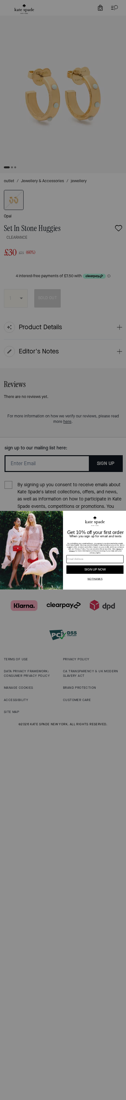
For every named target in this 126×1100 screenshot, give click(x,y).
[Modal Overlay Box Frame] (63, 550)
